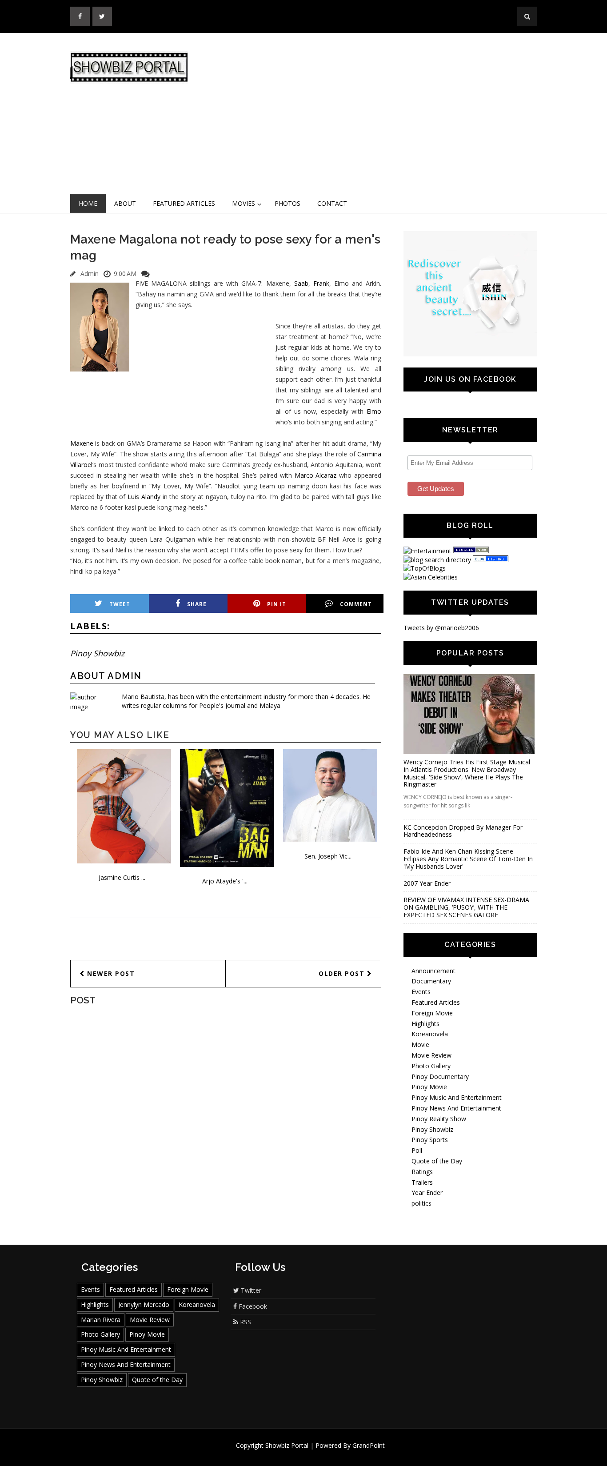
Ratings (422, 1171)
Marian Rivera (100, 1319)
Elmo (374, 411)
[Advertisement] (377, 114)
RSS (244, 1322)
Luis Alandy (144, 496)
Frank (321, 283)
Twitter (250, 1290)
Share (197, 604)
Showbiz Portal (286, 1445)
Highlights (425, 1023)
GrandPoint (368, 1445)
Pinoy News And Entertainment (456, 1108)
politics (421, 1203)
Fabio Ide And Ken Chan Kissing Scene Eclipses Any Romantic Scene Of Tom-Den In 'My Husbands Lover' (468, 859)
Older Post (343, 973)
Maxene (81, 443)
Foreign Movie (432, 1013)
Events (421, 991)
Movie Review (431, 1055)
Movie (420, 1044)
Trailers (422, 1182)
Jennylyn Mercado (143, 1304)
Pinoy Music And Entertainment (456, 1097)
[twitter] (102, 16)
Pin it (276, 604)
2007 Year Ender (427, 883)
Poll (416, 1150)
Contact (332, 203)
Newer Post (110, 973)
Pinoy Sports (429, 1139)
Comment (356, 604)
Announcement (433, 971)
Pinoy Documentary (440, 1076)
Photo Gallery (431, 1066)
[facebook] (80, 16)
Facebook (252, 1306)
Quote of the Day (436, 1161)
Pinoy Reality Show (438, 1118)
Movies (243, 203)
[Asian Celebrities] (430, 577)
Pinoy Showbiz (97, 653)
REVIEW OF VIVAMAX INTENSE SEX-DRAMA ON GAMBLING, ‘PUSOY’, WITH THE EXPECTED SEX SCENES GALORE (466, 907)
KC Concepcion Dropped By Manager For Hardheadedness (463, 831)
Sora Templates (330, 1454)
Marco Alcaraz (316, 475)
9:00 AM (125, 273)
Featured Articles (184, 203)
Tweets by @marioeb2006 (441, 627)
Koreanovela (429, 1034)
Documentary (431, 981)
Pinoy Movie (429, 1087)
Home (88, 203)
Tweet (119, 604)
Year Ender (427, 1192)
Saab (299, 283)
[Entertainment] (427, 551)
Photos (287, 203)
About (125, 203)
